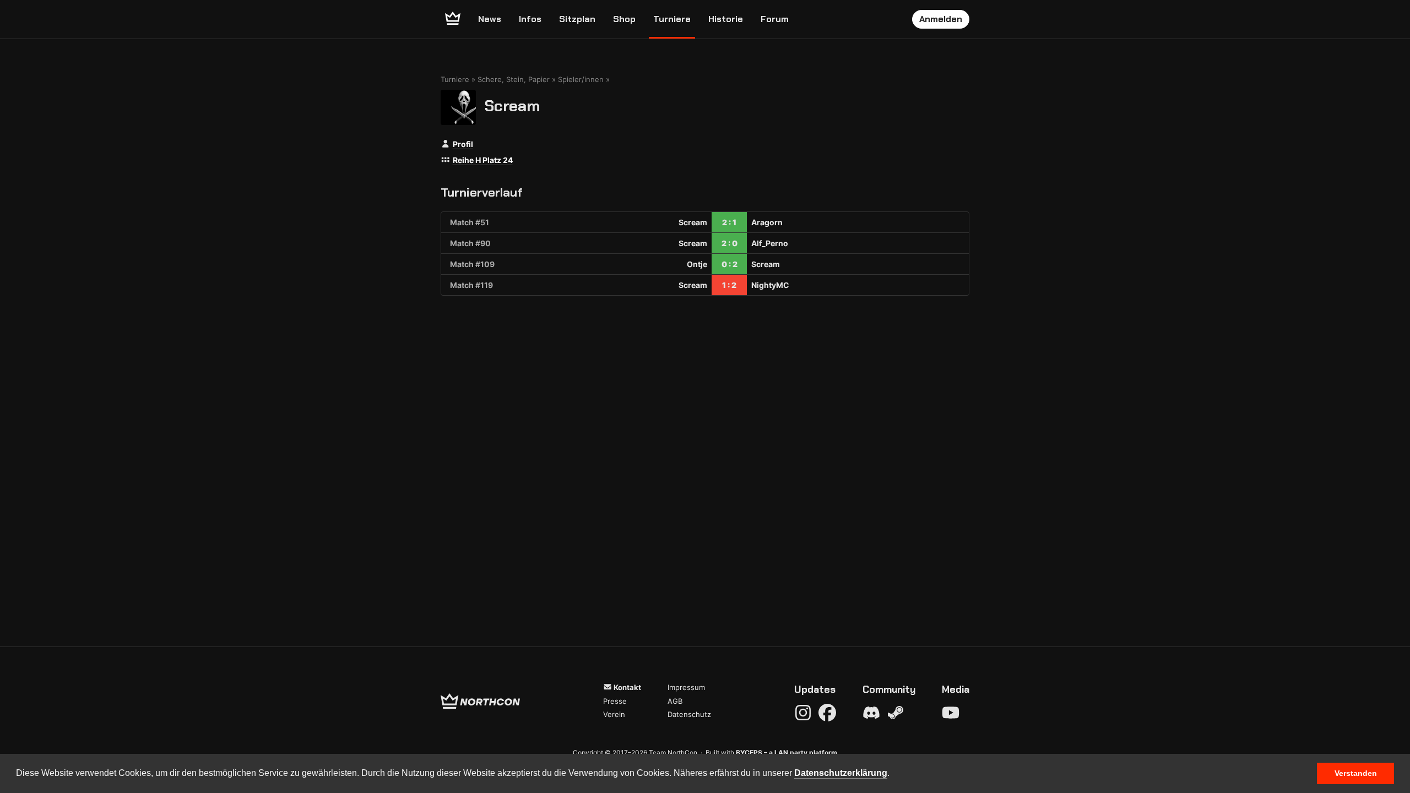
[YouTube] (951, 712)
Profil (463, 144)
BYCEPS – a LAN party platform (786, 752)
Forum (775, 19)
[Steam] (895, 712)
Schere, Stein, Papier (514, 79)
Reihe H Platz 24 (483, 160)
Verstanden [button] (1356, 773)
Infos (530, 19)
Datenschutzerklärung (840, 773)
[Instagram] (803, 712)
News (489, 19)
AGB (675, 701)
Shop (624, 19)
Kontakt (626, 687)
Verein (614, 714)
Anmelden (940, 19)
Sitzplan (577, 19)
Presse (615, 701)
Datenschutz (689, 714)
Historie (725, 19)
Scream (512, 105)
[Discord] (871, 712)
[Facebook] (827, 712)
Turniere (672, 19)
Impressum (686, 687)
